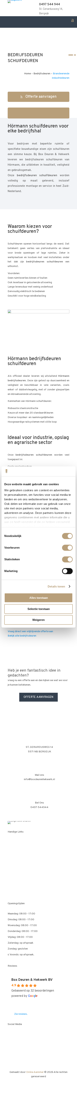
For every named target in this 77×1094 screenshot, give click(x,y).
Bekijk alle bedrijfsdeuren (22, 635)
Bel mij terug (41, 113)
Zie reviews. (21, 1014)
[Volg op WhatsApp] (26, 1035)
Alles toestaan (38, 597)
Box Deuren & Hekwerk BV (32, 980)
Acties (15, 843)
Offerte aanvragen (41, 96)
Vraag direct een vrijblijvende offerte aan (30, 631)
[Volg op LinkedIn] (18, 1035)
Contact (15, 892)
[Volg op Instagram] (33, 1035)
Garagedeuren (19, 850)
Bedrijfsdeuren (41, 73)
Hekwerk (16, 864)
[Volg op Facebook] (11, 1035)
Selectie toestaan (38, 608)
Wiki (13, 878)
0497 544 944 (49, 4)
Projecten (17, 885)
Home (27, 73)
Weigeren (38, 619)
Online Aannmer (35, 1072)
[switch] (67, 548)
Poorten (16, 871)
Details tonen (56, 586)
